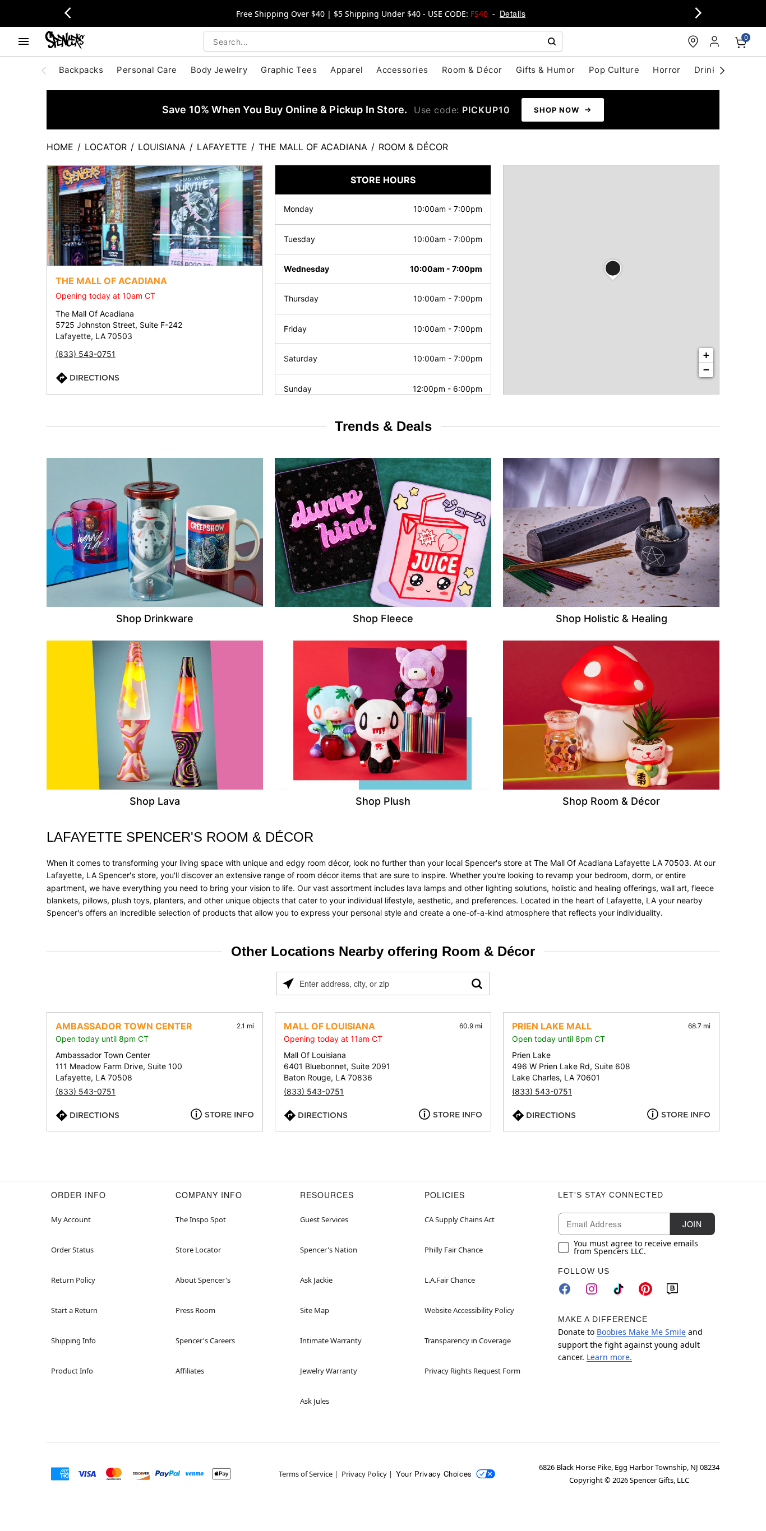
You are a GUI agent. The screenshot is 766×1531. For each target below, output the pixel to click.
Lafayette (222, 146)
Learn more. (609, 1357)
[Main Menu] (23, 41)
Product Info (72, 1371)
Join (692, 1224)
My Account (71, 1219)
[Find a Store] (693, 41)
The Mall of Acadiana (313, 146)
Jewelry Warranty (328, 1371)
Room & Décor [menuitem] (472, 69)
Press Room (195, 1310)
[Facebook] (564, 1289)
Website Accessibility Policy (469, 1310)
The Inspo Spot (201, 1219)
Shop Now (556, 109)
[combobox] (383, 41)
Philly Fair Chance (453, 1250)
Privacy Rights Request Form (472, 1371)
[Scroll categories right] (722, 70)
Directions (94, 377)
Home (60, 146)
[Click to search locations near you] (288, 983)
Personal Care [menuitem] (147, 69)
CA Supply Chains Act (459, 1219)
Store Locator (198, 1250)
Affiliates (190, 1371)
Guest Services (324, 1219)
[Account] (715, 41)
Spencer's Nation (328, 1250)
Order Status (72, 1250)
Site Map (314, 1310)
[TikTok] (618, 1289)
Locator (106, 146)
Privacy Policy (364, 1474)
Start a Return (74, 1310)
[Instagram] (591, 1289)
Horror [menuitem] (667, 69)
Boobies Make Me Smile (641, 1331)
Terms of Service (306, 1474)
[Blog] (672, 1289)
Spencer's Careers (205, 1340)
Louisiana (162, 146)
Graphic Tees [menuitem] (289, 69)
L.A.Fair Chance (449, 1280)
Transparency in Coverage (467, 1340)
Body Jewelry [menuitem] (219, 69)
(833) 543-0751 (86, 354)
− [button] (706, 369)
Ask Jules (314, 1401)
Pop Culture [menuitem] (614, 69)
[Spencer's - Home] (65, 41)
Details (512, 13)
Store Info (229, 1114)
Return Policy (73, 1280)
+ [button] (706, 355)
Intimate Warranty (331, 1340)
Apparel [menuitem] (346, 69)
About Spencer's (203, 1280)
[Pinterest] (645, 1289)
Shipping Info (73, 1340)
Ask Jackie (316, 1280)
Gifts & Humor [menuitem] (545, 69)
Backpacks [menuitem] (81, 69)
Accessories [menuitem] (402, 69)
